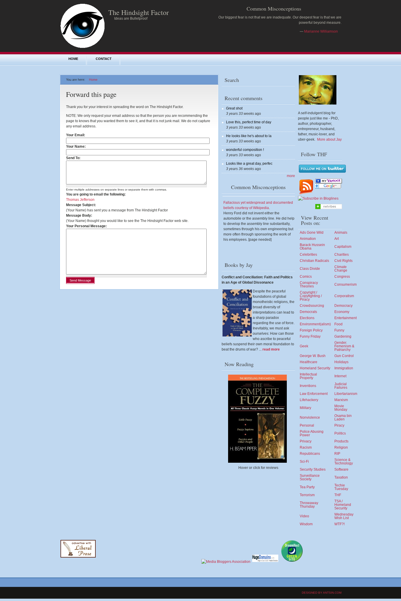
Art (336, 239)
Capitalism (342, 247)
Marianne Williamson (321, 31)
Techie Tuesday (341, 487)
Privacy (305, 441)
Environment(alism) (315, 324)
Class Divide (310, 269)
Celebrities (308, 254)
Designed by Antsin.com (321, 592)
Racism (306, 447)
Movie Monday (340, 408)
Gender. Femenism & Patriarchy (344, 346)
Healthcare (308, 362)
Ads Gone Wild (312, 232)
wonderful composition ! (245, 150)
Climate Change (340, 268)
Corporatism (344, 296)
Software (341, 469)
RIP (337, 454)
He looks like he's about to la (249, 136)
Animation (308, 239)
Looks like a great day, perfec (249, 163)
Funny (339, 330)
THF (337, 495)
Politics (340, 433)
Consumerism (345, 284)
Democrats (308, 312)
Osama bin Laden (343, 417)
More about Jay (329, 139)
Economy (341, 312)
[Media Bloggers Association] (226, 562)
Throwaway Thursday (309, 505)
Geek (304, 346)
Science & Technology (343, 461)
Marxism (341, 400)
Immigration (343, 368)
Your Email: (76, 135)
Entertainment (345, 318)
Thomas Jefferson (80, 200)
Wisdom (306, 524)
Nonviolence (310, 417)
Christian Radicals (314, 261)
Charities (341, 254)
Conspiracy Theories (309, 284)
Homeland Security (315, 368)
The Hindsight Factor (138, 12)
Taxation (341, 477)
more (291, 176)
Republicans (310, 454)
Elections (307, 318)
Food (338, 324)
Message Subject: (81, 205)
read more (271, 349)
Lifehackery (309, 400)
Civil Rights (343, 261)
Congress (342, 277)
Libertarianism (345, 394)
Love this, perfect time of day (248, 122)
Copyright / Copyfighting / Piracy (311, 296)
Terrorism (307, 495)
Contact (104, 58)
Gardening (342, 336)
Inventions (308, 386)
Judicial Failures (340, 386)
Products (341, 441)
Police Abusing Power (312, 433)
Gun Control (344, 356)
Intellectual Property (308, 376)
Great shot (234, 108)
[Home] (82, 48)
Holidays (341, 362)
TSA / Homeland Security (342, 504)
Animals (340, 232)
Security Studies (313, 469)
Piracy (339, 425)
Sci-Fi (304, 461)
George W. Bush (313, 356)
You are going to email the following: (96, 194)
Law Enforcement (314, 394)
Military (305, 408)
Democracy (343, 306)
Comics (306, 277)
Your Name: (77, 146)
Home (73, 58)
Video (304, 516)
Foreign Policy (311, 330)
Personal (307, 425)
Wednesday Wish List (343, 516)
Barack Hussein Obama (312, 246)
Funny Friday (310, 336)
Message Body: (79, 215)
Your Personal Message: (86, 226)
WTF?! (339, 524)
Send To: (74, 158)
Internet (340, 376)
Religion (341, 447)
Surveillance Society (310, 477)
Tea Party (307, 487)
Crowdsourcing (312, 306)
